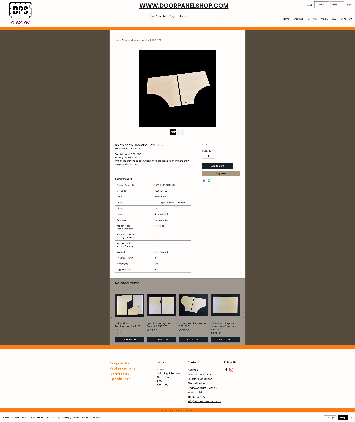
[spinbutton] (208, 156)
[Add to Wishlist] (237, 166)
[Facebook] (226, 370)
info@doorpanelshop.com (204, 401)
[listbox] (321, 4)
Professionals (123, 368)
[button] (321, 4)
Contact (162, 384)
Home (118, 40)
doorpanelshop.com (182, 410)
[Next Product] (243, 316)
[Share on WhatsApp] (209, 180)
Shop (160, 369)
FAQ (159, 381)
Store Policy (164, 377)
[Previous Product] (111, 316)
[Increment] (212, 156)
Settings (330, 417)
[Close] (351, 417)
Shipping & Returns (168, 373)
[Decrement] (204, 156)
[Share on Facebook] (204, 180)
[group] (177, 317)
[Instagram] (231, 370)
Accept (343, 417)
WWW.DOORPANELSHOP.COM (184, 5)
